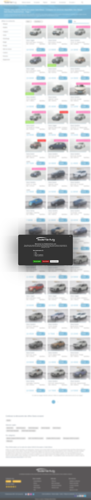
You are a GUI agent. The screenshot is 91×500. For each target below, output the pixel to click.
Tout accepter (37, 261)
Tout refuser (46, 261)
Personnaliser (54, 261)
